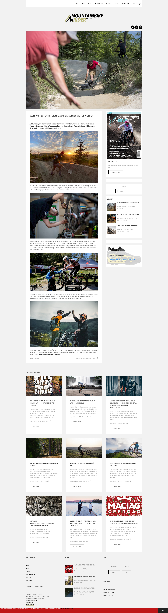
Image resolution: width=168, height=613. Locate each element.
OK (163, 610)
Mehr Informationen (67, 608)
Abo (134, 4)
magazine (114, 566)
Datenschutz (30, 604)
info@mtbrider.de (31, 600)
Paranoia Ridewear (109, 589)
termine (114, 572)
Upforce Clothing (108, 592)
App (140, 4)
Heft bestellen (126, 4)
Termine (108, 4)
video (126, 572)
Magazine (116, 4)
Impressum (29, 602)
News (83, 4)
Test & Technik (99, 4)
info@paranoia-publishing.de (35, 598)
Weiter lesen (116, 172)
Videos (90, 4)
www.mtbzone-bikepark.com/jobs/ (49, 354)
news (127, 566)
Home (77, 4)
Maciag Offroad (108, 595)
